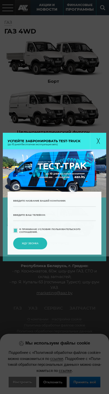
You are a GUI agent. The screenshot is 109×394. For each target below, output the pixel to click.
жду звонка (30, 243)
